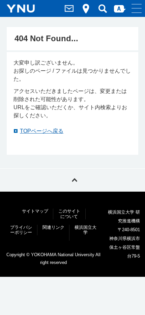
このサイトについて (69, 214)
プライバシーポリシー (21, 230)
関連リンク (53, 227)
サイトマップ (35, 211)
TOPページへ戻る (41, 131)
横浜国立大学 (85, 230)
